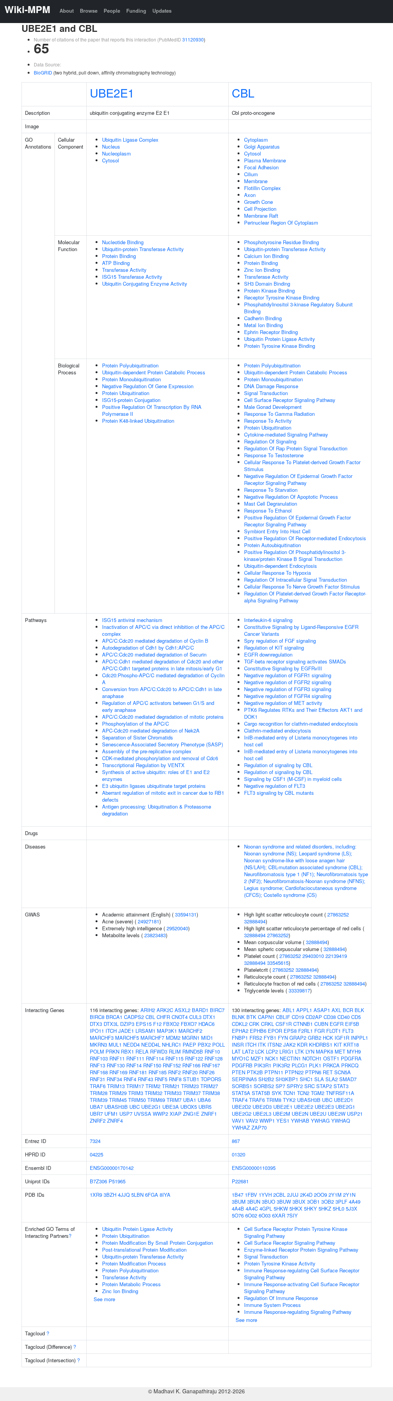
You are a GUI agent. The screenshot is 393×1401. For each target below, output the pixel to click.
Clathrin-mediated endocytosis (277, 730)
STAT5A (241, 1093)
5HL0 (338, 1208)
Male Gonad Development (273, 406)
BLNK (238, 1017)
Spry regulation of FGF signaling (280, 640)
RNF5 (161, 1079)
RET (328, 1072)
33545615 (278, 962)
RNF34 (114, 1079)
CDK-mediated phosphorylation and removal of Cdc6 (160, 758)
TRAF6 (98, 1086)
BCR (348, 1010)
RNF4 (130, 1079)
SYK (277, 1093)
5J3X (351, 1208)
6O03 (265, 1215)
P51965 (117, 1181)
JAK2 (289, 1044)
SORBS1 (242, 1086)
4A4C (252, 1208)
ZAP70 (259, 1127)
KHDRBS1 (320, 1044)
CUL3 (195, 1017)
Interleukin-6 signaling (268, 620)
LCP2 (272, 1051)
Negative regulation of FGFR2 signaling (287, 682)
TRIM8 (273, 1099)
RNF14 (134, 1065)
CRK (254, 1023)
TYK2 (289, 1099)
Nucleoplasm (116, 153)
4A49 (354, 1201)
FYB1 (270, 1037)
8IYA (165, 1194)
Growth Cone (258, 201)
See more (104, 1299)
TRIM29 (118, 1093)
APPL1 (304, 1010)
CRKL (267, 1023)
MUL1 (115, 1044)
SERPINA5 (244, 1079)
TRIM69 (156, 1099)
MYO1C (240, 1058)
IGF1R (342, 1037)
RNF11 (117, 1058)
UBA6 (204, 1099)
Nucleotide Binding (123, 242)
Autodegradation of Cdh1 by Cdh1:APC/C (148, 647)
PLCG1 (299, 1065)
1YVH (265, 1194)
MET (340, 1051)
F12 (157, 1023)
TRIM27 (209, 1086)
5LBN (137, 1194)
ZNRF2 (98, 1120)
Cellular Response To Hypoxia (277, 572)
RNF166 (191, 1065)
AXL (336, 1010)
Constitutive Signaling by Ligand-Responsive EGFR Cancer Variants (301, 630)
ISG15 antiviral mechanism (132, 620)
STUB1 (191, 1079)
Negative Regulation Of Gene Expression (147, 386)
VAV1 (238, 1120)
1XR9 (96, 1194)
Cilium (251, 174)
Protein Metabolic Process (131, 1284)
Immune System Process (272, 1304)
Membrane (256, 181)
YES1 (282, 1120)
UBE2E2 (303, 1106)
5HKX (295, 1208)
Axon (250, 194)
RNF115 (174, 1058)
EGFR (336, 1023)
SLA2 (331, 1079)
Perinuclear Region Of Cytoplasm (281, 222)
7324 (95, 1141)
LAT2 (248, 1051)
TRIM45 (118, 1099)
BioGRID (43, 72)
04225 (96, 1154)
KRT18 (351, 1044)
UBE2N (300, 1113)
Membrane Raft (261, 215)
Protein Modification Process (134, 1263)
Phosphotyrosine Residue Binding (281, 242)
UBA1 (189, 1099)
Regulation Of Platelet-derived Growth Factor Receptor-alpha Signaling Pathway (305, 597)
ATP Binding (116, 262)
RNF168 (99, 1072)
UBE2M (281, 1113)
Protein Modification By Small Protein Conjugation (157, 1242)
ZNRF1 (209, 1113)
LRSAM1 (145, 1030)
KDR (302, 1044)
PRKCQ (349, 1065)
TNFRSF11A (340, 1093)
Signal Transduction (266, 393)
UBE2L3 (262, 1113)
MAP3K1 (167, 1030)
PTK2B (255, 1072)
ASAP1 (322, 1010)
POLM (97, 1051)
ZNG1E (191, 1113)
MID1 (207, 1037)
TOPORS (211, 1079)
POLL (218, 1044)
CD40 (343, 1017)
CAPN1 (266, 1017)
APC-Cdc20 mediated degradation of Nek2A (151, 730)
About (66, 10)
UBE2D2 (241, 1106)
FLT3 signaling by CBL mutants (279, 792)
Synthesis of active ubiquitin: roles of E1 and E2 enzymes (156, 775)
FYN (283, 1037)
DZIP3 (127, 1023)
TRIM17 (135, 1086)
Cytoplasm (256, 139)
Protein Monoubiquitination (131, 379)
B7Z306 (98, 1181)
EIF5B (352, 1023)
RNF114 (155, 1058)
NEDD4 (131, 1044)
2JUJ (293, 1194)
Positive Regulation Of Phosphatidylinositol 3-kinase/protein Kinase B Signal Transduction (295, 555)
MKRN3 (98, 1044)
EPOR (275, 1030)
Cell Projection (260, 208)
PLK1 (315, 1065)
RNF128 (214, 1058)
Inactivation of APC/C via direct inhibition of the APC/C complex (163, 630)
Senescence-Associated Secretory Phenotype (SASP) (162, 744)
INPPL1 (359, 1037)
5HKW (281, 1208)
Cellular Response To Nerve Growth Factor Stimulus (302, 586)
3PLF (341, 1201)
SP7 (280, 1086)
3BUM (239, 1201)
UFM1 (111, 1113)
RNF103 (99, 1058)
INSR (238, 1044)
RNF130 (116, 1065)
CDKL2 (240, 1023)
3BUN (253, 1201)
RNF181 (138, 1072)
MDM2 (173, 1037)
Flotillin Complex (262, 188)
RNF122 (194, 1058)
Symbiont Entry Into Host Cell (277, 531)
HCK (328, 1037)
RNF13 (97, 1065)
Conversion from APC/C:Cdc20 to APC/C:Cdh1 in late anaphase (162, 692)
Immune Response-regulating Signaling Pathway (298, 1311)
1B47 (237, 1194)
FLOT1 (333, 1030)
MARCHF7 (152, 1037)
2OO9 (320, 1194)
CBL (243, 92)
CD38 (330, 1017)
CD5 (356, 1017)
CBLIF (283, 1017)
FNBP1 (240, 1037)
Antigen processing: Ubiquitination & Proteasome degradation (156, 810)
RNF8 (175, 1079)
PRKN (112, 1051)
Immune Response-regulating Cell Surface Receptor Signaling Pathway (301, 1274)
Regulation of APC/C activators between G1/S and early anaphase (158, 706)
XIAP (176, 1113)
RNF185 (158, 1072)
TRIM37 (192, 1093)
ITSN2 (275, 1044)
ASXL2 (182, 1010)
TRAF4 (240, 1099)
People (112, 10)
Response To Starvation (270, 489)
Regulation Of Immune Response (281, 1298)
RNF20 (190, 1072)
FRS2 (255, 1037)
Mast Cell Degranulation (270, 503)
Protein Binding (119, 256)
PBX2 (204, 1044)
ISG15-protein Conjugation (131, 400)
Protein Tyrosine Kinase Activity (279, 1263)
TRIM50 (137, 1099)
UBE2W (336, 1113)
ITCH (111, 1030)
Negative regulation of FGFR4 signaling (287, 696)
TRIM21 (171, 1086)
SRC (309, 1086)
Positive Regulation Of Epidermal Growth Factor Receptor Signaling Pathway (297, 521)
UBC (134, 1106)
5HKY (310, 1208)
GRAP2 (297, 1037)
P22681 (240, 1181)
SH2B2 (266, 1079)
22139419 (336, 955)
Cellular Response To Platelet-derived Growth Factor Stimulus (302, 465)
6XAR (278, 1215)
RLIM (175, 1051)
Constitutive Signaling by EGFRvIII (283, 668)
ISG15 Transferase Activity (132, 276)
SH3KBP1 (287, 1079)
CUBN (321, 1023)
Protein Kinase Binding (269, 290)
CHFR (163, 1017)
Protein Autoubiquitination (272, 545)
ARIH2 (147, 1010)
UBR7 (96, 1113)
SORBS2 (264, 1086)
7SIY (292, 1215)
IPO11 (97, 1030)
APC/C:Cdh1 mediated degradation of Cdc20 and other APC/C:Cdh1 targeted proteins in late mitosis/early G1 (162, 665)
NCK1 (271, 1058)
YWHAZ (241, 1127)
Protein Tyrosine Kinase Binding (279, 345)
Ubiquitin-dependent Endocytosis (280, 565)
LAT (236, 1051)
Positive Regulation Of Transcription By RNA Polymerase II (151, 410)
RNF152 (172, 1065)
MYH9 (354, 1051)
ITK (262, 1044)
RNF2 (174, 1072)
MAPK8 (324, 1051)
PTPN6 (313, 1072)
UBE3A (170, 1106)
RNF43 (145, 1079)
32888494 (255, 921)
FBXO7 (189, 1023)
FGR (319, 1030)
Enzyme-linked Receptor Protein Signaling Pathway (301, 1249)
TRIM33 (173, 1093)
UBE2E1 (112, 92)
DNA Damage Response (271, 386)
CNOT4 (180, 1017)
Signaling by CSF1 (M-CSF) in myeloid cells (293, 778)
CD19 (298, 1017)
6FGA (151, 1194)
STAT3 (341, 1086)
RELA (142, 1051)
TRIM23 (190, 1086)
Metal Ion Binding (263, 325)
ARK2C (165, 1010)
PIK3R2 (281, 1065)
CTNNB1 (303, 1023)
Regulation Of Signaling (270, 441)
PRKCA (331, 1065)
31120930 (193, 39)
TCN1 (289, 1093)
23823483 (155, 935)
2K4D (306, 1194)
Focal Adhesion (261, 167)
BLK (359, 1010)
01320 (238, 1154)
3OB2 (327, 1201)
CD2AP (313, 1017)
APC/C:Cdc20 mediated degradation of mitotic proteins (163, 716)
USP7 (125, 1113)
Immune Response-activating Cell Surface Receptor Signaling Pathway (301, 1287)
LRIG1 (286, 1051)
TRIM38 (211, 1093)
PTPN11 (273, 1072)
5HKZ (325, 1208)
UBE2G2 (241, 1113)
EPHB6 (258, 1030)
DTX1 (209, 1017)
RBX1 (127, 1051)
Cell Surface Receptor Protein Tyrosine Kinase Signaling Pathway (295, 1232)
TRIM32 (153, 1093)
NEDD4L (150, 1044)
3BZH (110, 1194)
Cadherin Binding (263, 318)
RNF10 (212, 1051)
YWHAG (320, 1120)
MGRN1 (191, 1037)
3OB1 (313, 1201)
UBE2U (318, 1113)
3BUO (268, 1201)
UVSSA (142, 1113)
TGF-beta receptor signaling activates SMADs (295, 661)
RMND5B (192, 1051)
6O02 (251, 1215)
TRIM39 (98, 1099)
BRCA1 (114, 1017)
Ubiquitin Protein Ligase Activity (279, 338)
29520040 (177, 928)
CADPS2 (134, 1017)
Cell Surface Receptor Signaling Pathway (289, 400)
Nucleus (111, 146)
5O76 (238, 1215)
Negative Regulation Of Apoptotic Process (291, 496)
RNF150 (152, 1065)
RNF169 (118, 1072)
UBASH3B (116, 1106)
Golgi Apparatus (262, 146)
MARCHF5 (127, 1037)
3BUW (284, 1201)
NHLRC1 (171, 1044)
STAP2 (324, 1086)
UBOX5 (188, 1106)
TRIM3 (135, 1093)
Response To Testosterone (274, 455)
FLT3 (347, 1030)
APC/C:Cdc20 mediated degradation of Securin (154, 654)
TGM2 (317, 1093)
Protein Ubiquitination (125, 393)
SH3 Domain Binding (267, 283)
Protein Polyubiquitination (130, 365)
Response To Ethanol (268, 510)
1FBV (251, 1194)
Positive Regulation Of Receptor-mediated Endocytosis (305, 538)
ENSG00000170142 (112, 1167)
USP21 (355, 1113)
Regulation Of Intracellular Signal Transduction (295, 579)
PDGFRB (242, 1065)
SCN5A (342, 1072)
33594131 (185, 914)
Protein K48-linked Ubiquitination (138, 420)
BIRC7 (217, 1010)
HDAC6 (206, 1023)
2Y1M (335, 1194)
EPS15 (144, 1023)
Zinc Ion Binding (262, 269)
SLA (319, 1079)
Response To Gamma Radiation (279, 413)
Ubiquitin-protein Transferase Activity (143, 249)
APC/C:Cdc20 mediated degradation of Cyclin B (155, 640)
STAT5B (261, 1093)
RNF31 (97, 1079)
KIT (338, 1044)
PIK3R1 (262, 1065)
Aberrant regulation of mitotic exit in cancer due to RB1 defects (163, 796)
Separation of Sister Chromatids (137, 737)
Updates (162, 10)
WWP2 (160, 1113)
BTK (251, 1017)
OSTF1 (331, 1058)
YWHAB (300, 1120)
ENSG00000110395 (254, 1167)
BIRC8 (97, 1017)
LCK (259, 1051)
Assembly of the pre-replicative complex (147, 751)
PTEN (238, 1072)
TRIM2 (152, 1086)
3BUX (298, 1201)
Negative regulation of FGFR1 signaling (287, 675)
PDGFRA (351, 1058)
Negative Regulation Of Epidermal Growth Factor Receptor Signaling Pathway (298, 479)
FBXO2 (171, 1023)
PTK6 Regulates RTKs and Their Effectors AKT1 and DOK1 (303, 713)
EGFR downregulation (268, 654)
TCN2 (303, 1093)
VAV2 (252, 1120)
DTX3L (111, 1023)
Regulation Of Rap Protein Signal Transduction (295, 448)
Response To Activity (268, 420)
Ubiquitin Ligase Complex (130, 139)
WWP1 (267, 1120)
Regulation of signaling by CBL (278, 765)
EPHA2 (240, 1030)
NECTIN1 (290, 1058)
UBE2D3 (262, 1106)
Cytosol (110, 160)
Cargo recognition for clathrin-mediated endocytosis (301, 723)
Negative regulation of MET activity (283, 702)
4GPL (265, 1208)
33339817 (299, 990)
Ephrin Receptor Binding (271, 332)
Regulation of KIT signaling (274, 647)
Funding (136, 10)
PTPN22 (294, 1072)
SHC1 (306, 1079)
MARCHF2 (190, 1030)
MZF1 (257, 1058)
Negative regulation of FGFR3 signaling (287, 689)
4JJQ (124, 1194)
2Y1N (349, 1194)
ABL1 (288, 1010)
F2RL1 (305, 1030)
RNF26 (207, 1072)
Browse (88, 10)
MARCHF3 (102, 1037)
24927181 (148, 921)
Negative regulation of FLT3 (274, 785)
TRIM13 (116, 1086)
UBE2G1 (151, 1106)
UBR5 (204, 1106)
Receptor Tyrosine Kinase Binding (281, 297)
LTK (299, 1051)
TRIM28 (98, 1093)
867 (236, 1141)
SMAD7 (348, 1079)
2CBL (279, 1194)
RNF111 (135, 1058)
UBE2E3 (324, 1106)
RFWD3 (158, 1051)
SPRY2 (295, 1086)
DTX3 (96, 1023)
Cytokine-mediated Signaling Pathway (286, 434)
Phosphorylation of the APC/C (135, 723)
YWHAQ (340, 1120)
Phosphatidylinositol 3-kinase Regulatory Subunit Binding (298, 308)
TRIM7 (174, 1099)
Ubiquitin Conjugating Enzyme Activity (144, 283)
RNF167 (211, 1065)
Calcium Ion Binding (266, 256)
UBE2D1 (343, 1099)
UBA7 (96, 1106)
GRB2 (314, 1037)
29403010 (313, 955)
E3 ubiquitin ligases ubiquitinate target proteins (154, 785)
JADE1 (126, 1030)
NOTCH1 (312, 1058)
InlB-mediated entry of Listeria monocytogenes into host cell (300, 741)
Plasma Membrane (265, 160)
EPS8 (290, 1030)
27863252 (338, 914)
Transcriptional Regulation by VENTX (143, 765)
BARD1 (200, 1010)
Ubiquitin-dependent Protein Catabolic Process (153, 372)
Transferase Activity (124, 269)
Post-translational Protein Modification (144, 1249)
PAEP (189, 1044)
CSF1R (284, 1023)
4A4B (238, 1208)
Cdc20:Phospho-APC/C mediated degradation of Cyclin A (163, 679)
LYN (309, 1051)
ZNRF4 (115, 1120)
